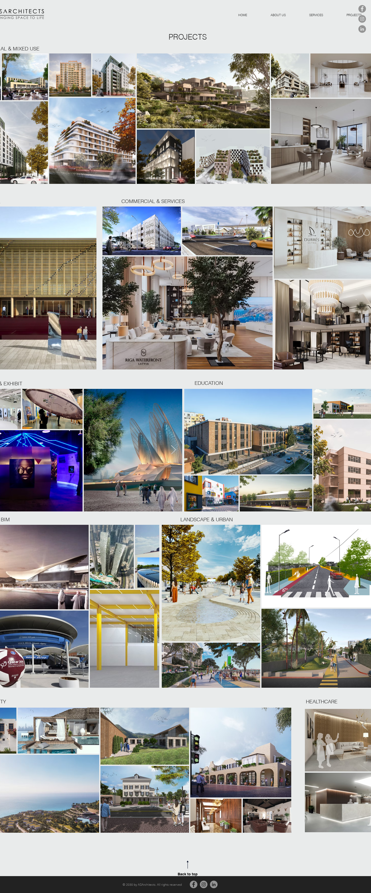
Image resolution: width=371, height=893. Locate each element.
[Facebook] (362, 9)
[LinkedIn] (362, 29)
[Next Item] (173, 450)
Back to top (188, 874)
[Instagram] (362, 19)
